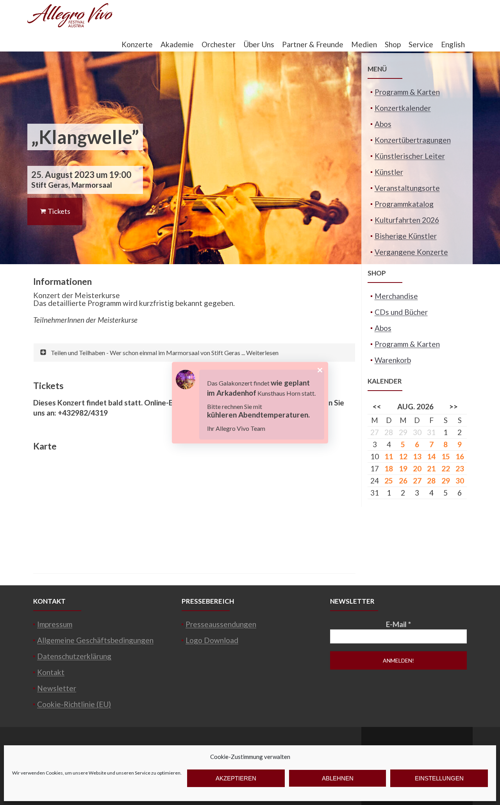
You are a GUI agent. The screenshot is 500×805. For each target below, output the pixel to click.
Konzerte (137, 44)
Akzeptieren (236, 778)
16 (459, 456)
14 (431, 456)
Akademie (177, 44)
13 (417, 456)
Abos (383, 123)
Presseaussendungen (221, 624)
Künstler (389, 171)
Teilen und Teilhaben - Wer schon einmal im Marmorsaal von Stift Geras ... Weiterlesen (165, 352)
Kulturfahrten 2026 (407, 219)
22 (445, 468)
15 (445, 456)
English (453, 44)
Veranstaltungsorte (407, 187)
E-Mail (398, 624)
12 (403, 456)
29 (445, 480)
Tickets (58, 211)
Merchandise (396, 295)
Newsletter (56, 688)
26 (403, 480)
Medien (364, 44)
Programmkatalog (404, 203)
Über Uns (258, 44)
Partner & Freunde (312, 44)
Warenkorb (393, 359)
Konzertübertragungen (413, 139)
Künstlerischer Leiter (410, 155)
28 (431, 480)
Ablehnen (338, 778)
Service (421, 44)
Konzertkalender (403, 107)
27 (417, 480)
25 (388, 480)
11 (388, 456)
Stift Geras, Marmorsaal (71, 184)
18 (388, 468)
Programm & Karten (407, 91)
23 (459, 468)
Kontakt (50, 672)
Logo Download (212, 640)
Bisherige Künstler (406, 235)
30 (459, 480)
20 (417, 468)
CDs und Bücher (401, 311)
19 (403, 468)
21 (431, 468)
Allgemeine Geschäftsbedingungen (95, 640)
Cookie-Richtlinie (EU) (74, 704)
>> (453, 406)
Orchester (219, 44)
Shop (393, 44)
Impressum (54, 624)
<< (377, 406)
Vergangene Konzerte (411, 251)
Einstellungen (439, 778)
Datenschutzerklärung (74, 656)
